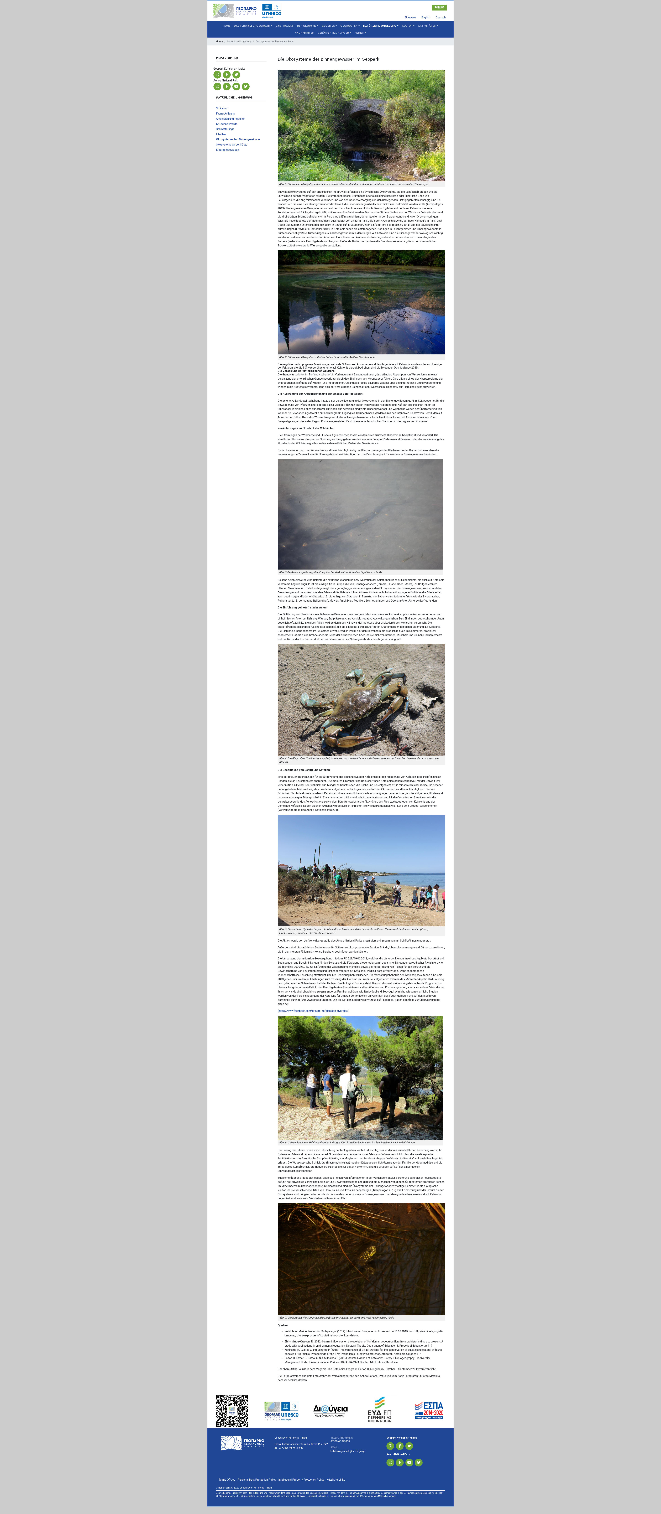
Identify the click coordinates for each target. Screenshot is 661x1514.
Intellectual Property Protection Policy (301, 1479)
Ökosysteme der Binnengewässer (238, 139)
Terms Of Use (227, 1479)
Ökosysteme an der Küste (231, 144)
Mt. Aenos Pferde (226, 124)
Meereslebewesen (227, 149)
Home (226, 25)
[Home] (236, 11)
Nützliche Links (336, 1479)
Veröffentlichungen (333, 32)
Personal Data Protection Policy (257, 1479)
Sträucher (221, 108)
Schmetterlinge (225, 129)
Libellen (221, 134)
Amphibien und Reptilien (230, 118)
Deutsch (441, 17)
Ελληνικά (410, 17)
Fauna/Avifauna (225, 113)
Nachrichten (304, 32)
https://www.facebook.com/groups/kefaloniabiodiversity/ (313, 1010)
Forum (439, 7)
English (425, 17)
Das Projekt (285, 25)
